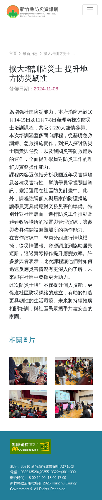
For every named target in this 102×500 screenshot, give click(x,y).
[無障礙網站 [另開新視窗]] (30, 446)
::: (1, 42)
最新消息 (30, 53)
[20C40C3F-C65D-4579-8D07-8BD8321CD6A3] (74, 403)
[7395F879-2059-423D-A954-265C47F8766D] (28, 371)
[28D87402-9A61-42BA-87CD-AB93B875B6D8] (28, 403)
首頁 (13, 53)
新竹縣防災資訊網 (37, 11)
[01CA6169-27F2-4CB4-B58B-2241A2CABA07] (74, 371)
